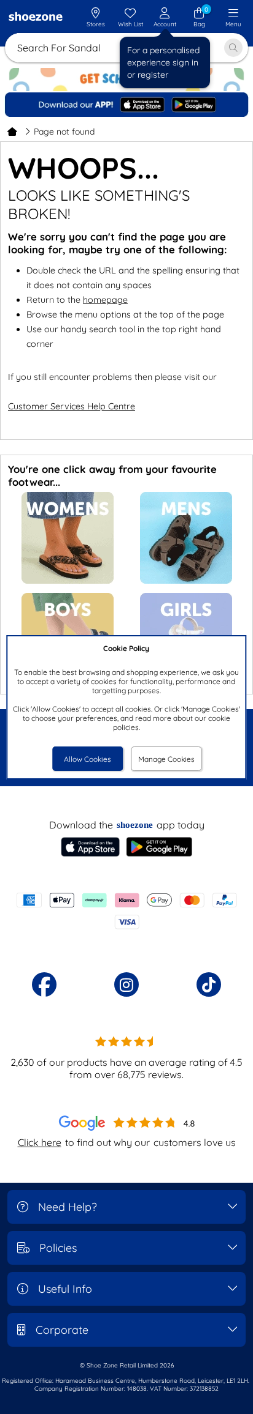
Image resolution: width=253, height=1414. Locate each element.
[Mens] (186, 581)
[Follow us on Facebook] (44, 984)
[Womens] (67, 581)
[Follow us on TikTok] (209, 984)
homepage (105, 299)
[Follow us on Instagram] (126, 984)
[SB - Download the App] (126, 104)
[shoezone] (35, 17)
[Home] (12, 132)
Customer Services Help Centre (71, 406)
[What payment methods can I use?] (126, 911)
